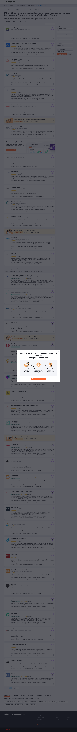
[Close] (58, 351)
